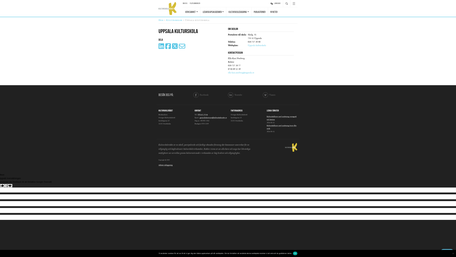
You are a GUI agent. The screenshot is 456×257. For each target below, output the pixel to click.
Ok (295, 253)
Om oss (185, 3)
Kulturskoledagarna (238, 11)
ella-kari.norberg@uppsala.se (241, 73)
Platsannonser (195, 3)
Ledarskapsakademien (212, 11)
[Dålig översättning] (8, 186)
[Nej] (453, 253)
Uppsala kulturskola (257, 45)
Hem (161, 20)
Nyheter (274, 11)
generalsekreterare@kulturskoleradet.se (213, 118)
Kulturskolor (174, 20)
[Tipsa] (182, 48)
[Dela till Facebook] (168, 48)
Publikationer (260, 11)
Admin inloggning (166, 165)
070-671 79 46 (203, 115)
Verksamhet (190, 11)
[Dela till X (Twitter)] (175, 48)
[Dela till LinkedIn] (162, 48)
